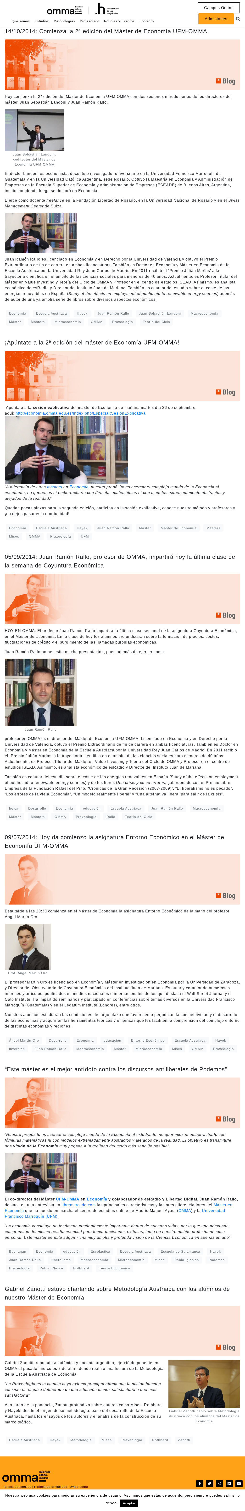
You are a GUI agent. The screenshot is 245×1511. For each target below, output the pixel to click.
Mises (14, 536)
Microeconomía (68, 322)
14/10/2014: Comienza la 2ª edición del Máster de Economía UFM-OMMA (106, 31)
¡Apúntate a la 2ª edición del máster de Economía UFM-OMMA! (92, 342)
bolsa (13, 808)
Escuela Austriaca (51, 313)
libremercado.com (78, 1205)
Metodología (81, 1440)
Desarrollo (37, 808)
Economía (17, 313)
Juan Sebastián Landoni (160, 313)
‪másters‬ (54, 487)
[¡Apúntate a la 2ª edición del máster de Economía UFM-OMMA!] (122, 375)
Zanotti (184, 1440)
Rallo (110, 817)
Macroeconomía (204, 313)
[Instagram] (219, 1483)
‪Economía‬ (79, 487)
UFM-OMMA (68, 1199)
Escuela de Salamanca (180, 1251)
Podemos (217, 1260)
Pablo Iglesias (186, 1260)
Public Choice (51, 1268)
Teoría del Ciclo (156, 322)
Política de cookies (16, 1487)
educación (92, 808)
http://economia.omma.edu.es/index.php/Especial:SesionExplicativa (81, 413)
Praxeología (122, 322)
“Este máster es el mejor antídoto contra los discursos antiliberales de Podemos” (116, 1069)
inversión (17, 1049)
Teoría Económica (114, 1268)
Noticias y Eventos (119, 21)
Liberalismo (61, 1260)
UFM (85, 536)
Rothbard (81, 1268)
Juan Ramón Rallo (113, 313)
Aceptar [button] (129, 1503)
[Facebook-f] (199, 1483)
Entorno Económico (148, 1040)
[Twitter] (209, 1483)
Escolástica (100, 1251)
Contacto (146, 21)
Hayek (82, 313)
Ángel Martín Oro (24, 1040)
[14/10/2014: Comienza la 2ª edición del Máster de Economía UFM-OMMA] (122, 64)
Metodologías (64, 21)
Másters (38, 322)
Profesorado (89, 21)
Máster (15, 322)
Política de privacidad (50, 1487)
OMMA (96, 322)
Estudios (42, 21)
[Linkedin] (229, 1483)
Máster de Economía (179, 528)
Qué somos (21, 21)
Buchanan (17, 1251)
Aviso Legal (79, 1487)
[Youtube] (239, 1483)
